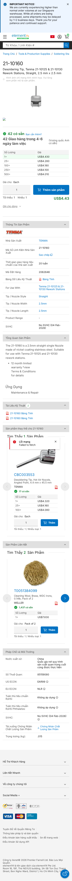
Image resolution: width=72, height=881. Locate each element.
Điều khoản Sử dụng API (16, 841)
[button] (5, 37)
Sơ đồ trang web (49, 837)
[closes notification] (68, 4)
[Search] (66, 45)
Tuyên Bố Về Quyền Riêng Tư (19, 829)
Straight (43, 296)
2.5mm (43, 303)
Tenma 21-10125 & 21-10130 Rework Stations (52, 288)
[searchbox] (33, 45)
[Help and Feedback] (64, 873)
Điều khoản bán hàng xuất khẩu (20, 837)
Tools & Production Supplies (34, 53)
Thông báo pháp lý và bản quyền (20, 833)
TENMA (43, 240)
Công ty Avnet (10, 860)
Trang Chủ (9, 53)
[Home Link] (27, 37)
